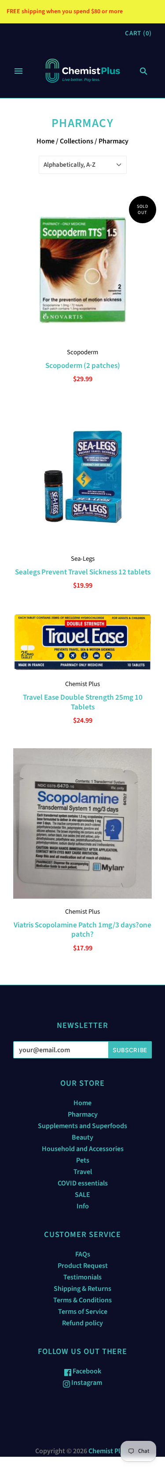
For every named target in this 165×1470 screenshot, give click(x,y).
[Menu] (18, 71)
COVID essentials (83, 1183)
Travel (82, 1172)
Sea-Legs (83, 558)
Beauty (82, 1137)
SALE (82, 1195)
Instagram (86, 1383)
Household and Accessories (83, 1149)
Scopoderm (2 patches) (82, 365)
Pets (82, 1160)
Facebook (86, 1371)
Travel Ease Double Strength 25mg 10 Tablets (83, 702)
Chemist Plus (82, 684)
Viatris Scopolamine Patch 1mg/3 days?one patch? (82, 929)
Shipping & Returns (82, 1289)
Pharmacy (83, 1114)
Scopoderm (82, 352)
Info (83, 1206)
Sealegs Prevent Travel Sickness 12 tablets (82, 572)
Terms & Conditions (82, 1300)
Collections (76, 141)
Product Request (83, 1266)
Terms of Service (82, 1311)
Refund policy (82, 1323)
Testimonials (82, 1277)
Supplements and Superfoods (82, 1126)
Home (46, 141)
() (138, 33)
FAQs (82, 1254)
